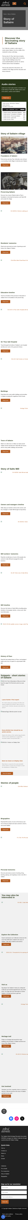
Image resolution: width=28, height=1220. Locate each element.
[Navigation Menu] (14, 3)
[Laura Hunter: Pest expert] (14, 689)
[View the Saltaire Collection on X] (22, 1118)
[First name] (14, 1187)
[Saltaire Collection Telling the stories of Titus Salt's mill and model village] (5, 3)
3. (11, 116)
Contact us (4, 1150)
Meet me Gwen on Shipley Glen (12, 761)
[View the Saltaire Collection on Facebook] (11, 1118)
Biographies (4, 1176)
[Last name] (14, 1192)
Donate (3, 1158)
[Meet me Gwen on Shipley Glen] (14, 750)
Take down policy (6, 1216)
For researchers (5, 1171)
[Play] (4, 109)
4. (9, 117)
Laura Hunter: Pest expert (10, 699)
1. (12, 112)
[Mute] (19, 109)
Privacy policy (18, 1214)
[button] (3, 1216)
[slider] (22, 109)
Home (5, 14)
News (2, 1156)
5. (8, 119)
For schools (4, 1168)
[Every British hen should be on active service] (14, 719)
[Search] (25, 3)
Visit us (3, 1148)
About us (3, 1153)
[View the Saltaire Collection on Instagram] (17, 1118)
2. (12, 114)
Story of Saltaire (5, 1173)
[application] (14, 109)
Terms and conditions (7, 1214)
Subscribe (4, 1201)
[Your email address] (14, 1197)
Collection (3, 1166)
